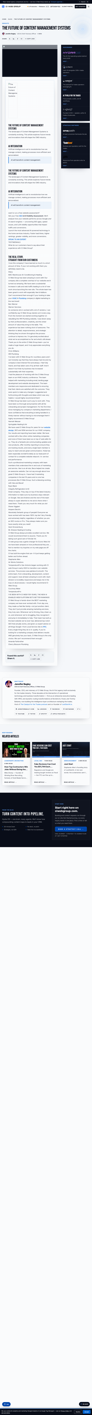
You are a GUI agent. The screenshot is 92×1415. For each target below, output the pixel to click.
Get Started (80, 6)
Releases (44, 6)
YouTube (21, 714)
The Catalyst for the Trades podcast (33, 704)
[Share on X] (9, 38)
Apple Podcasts (59, 714)
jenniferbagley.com (26, 709)
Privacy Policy (65, 1411)
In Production (32, 6)
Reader (85, 1404)
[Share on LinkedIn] (13, 38)
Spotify (44, 714)
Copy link (31, 38)
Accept (87, 1412)
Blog (10, 19)
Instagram (69, 709)
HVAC (14, 298)
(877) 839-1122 (55, 6)
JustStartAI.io (67, 704)
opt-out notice (5, 1413)
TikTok (32, 714)
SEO (20, 216)
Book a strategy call (71, 829)
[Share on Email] (21, 38)
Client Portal (67, 6)
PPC (44, 627)
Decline (78, 1412)
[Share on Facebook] (17, 38)
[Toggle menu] (88, 6)
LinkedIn (43, 709)
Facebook (56, 709)
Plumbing (22, 298)
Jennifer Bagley (22, 684)
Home (4, 19)
